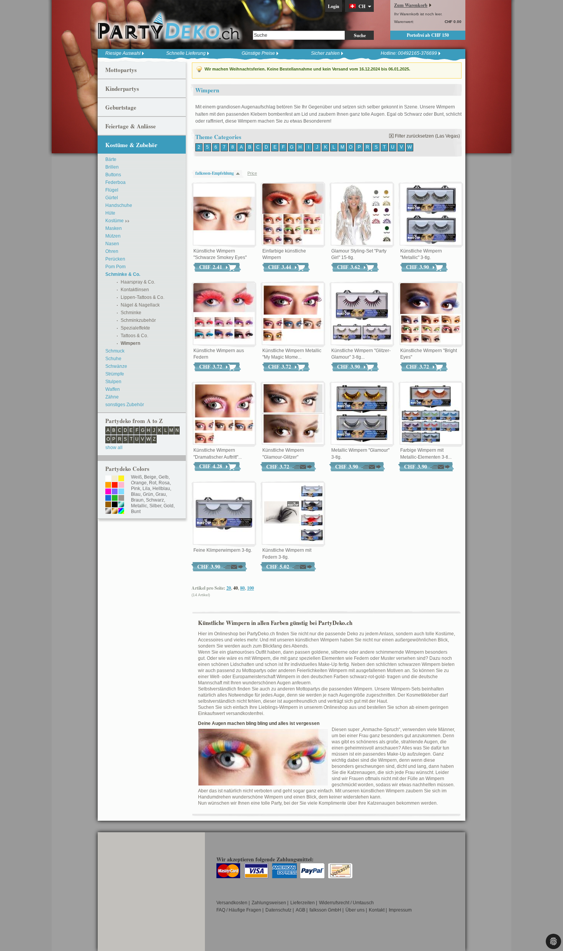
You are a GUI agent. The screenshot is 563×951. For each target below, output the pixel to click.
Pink (135, 488)
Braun (137, 500)
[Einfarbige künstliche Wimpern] (293, 215)
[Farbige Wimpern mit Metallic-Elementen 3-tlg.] (430, 414)
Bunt (136, 511)
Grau (160, 494)
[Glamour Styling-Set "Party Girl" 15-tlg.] (361, 215)
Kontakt (377, 910)
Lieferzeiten (302, 902)
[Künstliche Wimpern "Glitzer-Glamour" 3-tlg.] (361, 314)
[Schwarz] (115, 505)
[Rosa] (121, 485)
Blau (136, 494)
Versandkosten (231, 902)
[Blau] (108, 498)
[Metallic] (121, 505)
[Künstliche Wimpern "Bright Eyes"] (430, 314)
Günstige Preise (258, 53)
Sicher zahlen (325, 53)
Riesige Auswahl (123, 53)
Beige (150, 477)
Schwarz (155, 500)
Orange (139, 482)
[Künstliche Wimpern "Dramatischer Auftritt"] (224, 414)
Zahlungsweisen (269, 902)
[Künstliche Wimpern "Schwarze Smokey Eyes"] (224, 215)
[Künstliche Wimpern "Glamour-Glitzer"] (293, 414)
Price (252, 173)
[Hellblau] (121, 492)
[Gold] (115, 511)
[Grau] (121, 498)
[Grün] (115, 498)
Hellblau (161, 488)
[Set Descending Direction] (240, 173)
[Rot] (115, 485)
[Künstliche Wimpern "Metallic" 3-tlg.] (430, 215)
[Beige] (115, 479)
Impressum (400, 910)
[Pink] (108, 492)
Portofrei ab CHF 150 (428, 35)
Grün (148, 494)
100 (250, 588)
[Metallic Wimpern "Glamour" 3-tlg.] (361, 414)
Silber (155, 505)
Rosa (164, 482)
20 (228, 588)
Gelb (164, 477)
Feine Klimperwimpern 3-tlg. (222, 550)
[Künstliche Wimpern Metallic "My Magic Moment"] (293, 314)
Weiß (136, 477)
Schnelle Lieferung (186, 53)
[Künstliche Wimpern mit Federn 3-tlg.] (293, 514)
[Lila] (115, 492)
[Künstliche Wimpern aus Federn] (224, 314)
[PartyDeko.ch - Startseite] (168, 26)
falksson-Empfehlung (214, 173)
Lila (146, 488)
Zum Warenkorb (410, 5)
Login (333, 6)
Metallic (139, 505)
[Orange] (108, 485)
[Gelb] (121, 479)
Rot (152, 482)
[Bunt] (121, 511)
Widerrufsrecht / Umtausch (346, 902)
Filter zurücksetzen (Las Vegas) (427, 136)
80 (242, 588)
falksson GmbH (325, 910)
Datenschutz (278, 910)
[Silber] (108, 511)
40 (235, 588)
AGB (300, 910)
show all (114, 447)
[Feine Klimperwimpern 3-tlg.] (224, 514)
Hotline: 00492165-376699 (409, 53)
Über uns (355, 910)
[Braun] (108, 505)
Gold (168, 505)
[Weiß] (108, 479)
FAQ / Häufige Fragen (238, 910)
